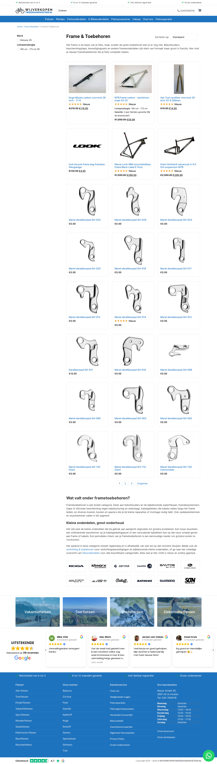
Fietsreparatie (164, 19)
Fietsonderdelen (76, 19)
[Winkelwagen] (200, 10)
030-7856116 (169, 697)
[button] (213, 650)
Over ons (148, 19)
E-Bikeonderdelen (98, 19)
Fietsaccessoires (120, 19)
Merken (60, 19)
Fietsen (49, 19)
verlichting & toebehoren (80, 549)
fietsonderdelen (91, 552)
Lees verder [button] (55, 662)
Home (19, 27)
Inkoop (137, 19)
